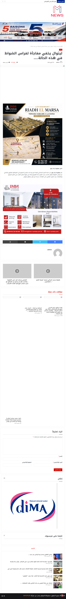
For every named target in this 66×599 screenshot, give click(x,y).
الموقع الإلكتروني (26, 462)
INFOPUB (26, 595)
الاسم (60, 456)
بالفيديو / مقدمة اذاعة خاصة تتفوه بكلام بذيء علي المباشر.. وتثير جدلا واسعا (31, 562)
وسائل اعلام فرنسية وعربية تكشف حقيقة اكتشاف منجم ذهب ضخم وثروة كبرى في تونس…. (30, 570)
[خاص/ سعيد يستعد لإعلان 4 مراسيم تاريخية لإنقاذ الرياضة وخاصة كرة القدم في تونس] (12, 356)
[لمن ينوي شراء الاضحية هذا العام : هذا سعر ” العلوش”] (57, 578)
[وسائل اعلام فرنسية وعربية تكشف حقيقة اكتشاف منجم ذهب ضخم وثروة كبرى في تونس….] (57, 571)
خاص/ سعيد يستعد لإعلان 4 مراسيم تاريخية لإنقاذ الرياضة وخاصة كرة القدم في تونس (13, 419)
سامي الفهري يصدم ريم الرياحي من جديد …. (40, 554)
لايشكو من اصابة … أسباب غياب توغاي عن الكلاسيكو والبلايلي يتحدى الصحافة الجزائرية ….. (33, 309)
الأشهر (33, 548)
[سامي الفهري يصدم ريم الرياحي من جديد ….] (57, 557)
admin (57, 62)
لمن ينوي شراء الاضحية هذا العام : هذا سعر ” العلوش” (37, 576)
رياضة (55, 46)
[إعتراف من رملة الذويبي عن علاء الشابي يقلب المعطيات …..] (57, 585)
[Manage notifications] (62, 595)
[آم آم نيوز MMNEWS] (57, 11)
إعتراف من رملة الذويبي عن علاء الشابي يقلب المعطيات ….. (36, 583)
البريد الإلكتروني (57, 462)
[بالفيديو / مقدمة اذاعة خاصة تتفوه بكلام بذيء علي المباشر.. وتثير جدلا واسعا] (57, 564)
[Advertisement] (33, 32)
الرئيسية (59, 46)
